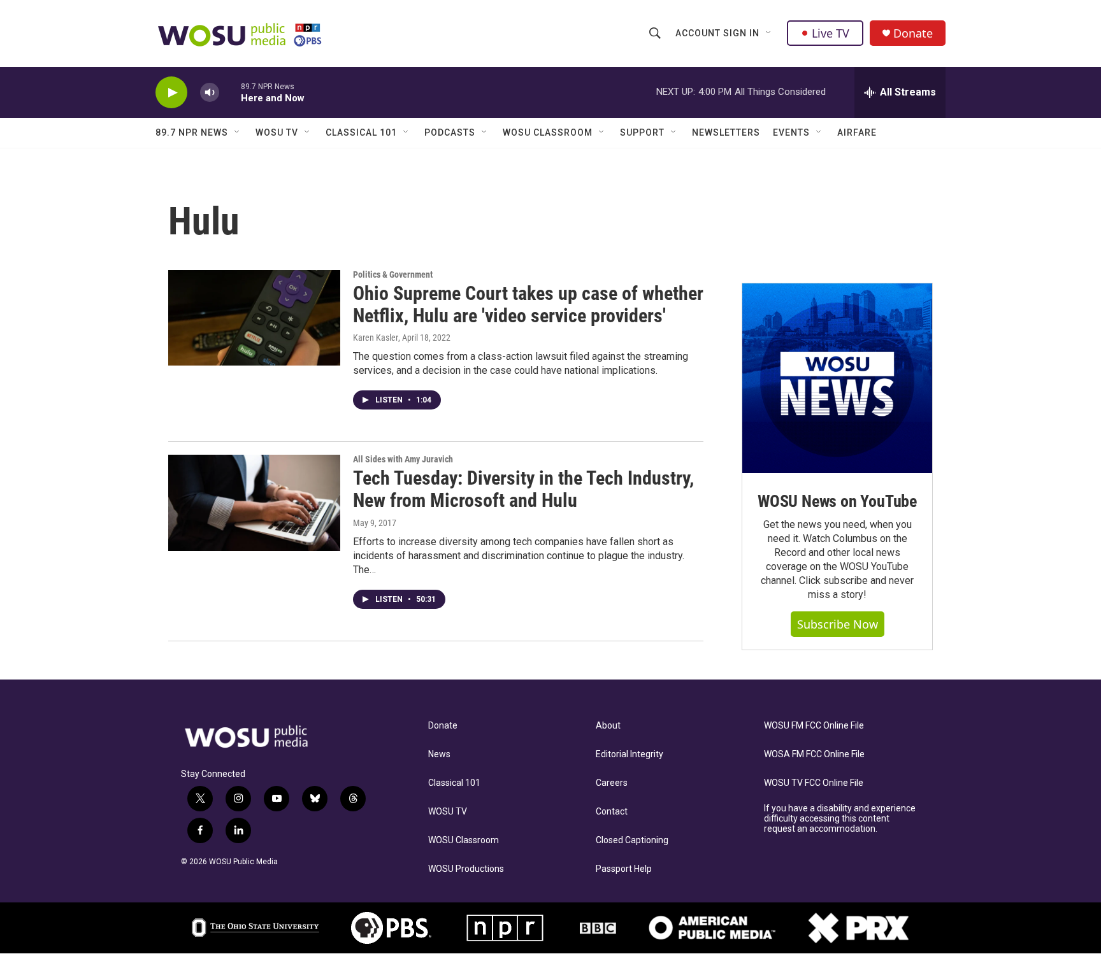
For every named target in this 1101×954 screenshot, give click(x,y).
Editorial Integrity (629, 754)
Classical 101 (361, 132)
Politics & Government (393, 274)
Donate (913, 33)
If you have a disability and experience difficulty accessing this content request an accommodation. (840, 819)
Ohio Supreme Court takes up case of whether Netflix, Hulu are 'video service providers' (528, 304)
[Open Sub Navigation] (769, 33)
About (608, 725)
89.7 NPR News (191, 132)
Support (642, 132)
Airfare (857, 132)
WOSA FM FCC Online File (814, 754)
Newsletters (726, 132)
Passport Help (624, 869)
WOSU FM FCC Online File (814, 725)
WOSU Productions (466, 869)
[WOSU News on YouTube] (837, 378)
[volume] (209, 92)
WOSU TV (276, 132)
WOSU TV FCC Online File (813, 783)
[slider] (230, 92)
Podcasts (449, 132)
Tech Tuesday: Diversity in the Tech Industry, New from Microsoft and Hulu (523, 489)
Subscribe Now (837, 624)
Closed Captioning (632, 840)
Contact (612, 811)
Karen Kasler (375, 337)
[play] (171, 92)
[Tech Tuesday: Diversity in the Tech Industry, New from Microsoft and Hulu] (254, 502)
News (439, 754)
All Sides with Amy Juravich (403, 459)
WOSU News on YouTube (837, 501)
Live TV (830, 33)
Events (791, 132)
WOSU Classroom (548, 132)
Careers (612, 783)
